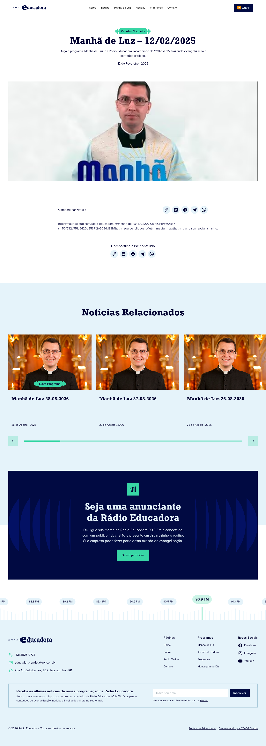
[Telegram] (194, 210)
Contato (172, 8)
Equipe (105, 8)
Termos (204, 700)
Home (167, 645)
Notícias (140, 8)
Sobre (92, 8)
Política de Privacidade (202, 728)
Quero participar (133, 555)
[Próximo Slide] (253, 441)
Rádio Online (171, 659)
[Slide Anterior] (13, 441)
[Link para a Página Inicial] (30, 640)
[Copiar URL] (166, 210)
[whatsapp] (204, 210)
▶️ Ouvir (243, 7)
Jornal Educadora (208, 652)
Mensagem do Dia (208, 667)
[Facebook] (185, 210)
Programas (156, 8)
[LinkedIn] (176, 210)
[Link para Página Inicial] (38, 7)
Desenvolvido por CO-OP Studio (238, 728)
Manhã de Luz (122, 8)
